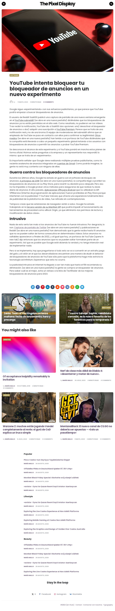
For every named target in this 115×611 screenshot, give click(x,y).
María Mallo (10, 386)
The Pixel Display (57, 3)
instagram (61, 594)
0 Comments (48, 102)
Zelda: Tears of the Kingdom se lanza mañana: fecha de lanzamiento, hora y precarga (27, 316)
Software (14, 75)
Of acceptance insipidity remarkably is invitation (26, 378)
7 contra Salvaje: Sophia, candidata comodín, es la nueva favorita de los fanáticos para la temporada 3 (89, 316)
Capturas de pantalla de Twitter (30, 227)
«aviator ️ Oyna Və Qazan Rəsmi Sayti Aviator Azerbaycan (50, 486)
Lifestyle (6, 339)
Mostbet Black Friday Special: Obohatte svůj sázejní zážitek (51, 477)
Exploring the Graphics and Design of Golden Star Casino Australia (54, 529)
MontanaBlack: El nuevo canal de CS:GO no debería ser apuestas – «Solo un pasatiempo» (86, 429)
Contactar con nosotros (92, 605)
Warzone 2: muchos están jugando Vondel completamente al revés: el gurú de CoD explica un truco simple (28, 429)
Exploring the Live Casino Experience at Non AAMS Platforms (51, 511)
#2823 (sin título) (67, 605)
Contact (78, 605)
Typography (108, 605)
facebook (46, 594)
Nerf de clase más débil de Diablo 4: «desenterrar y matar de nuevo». (81, 372)
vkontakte (77, 594)
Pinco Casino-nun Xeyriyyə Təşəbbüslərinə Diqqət (47, 460)
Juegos (64, 339)
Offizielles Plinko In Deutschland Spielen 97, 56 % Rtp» (48, 468)
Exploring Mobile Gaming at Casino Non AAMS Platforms (49, 520)
